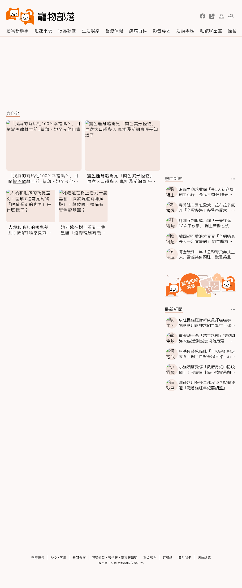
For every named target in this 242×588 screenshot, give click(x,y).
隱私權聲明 (129, 557)
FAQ (54, 557)
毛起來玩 (43, 30)
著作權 (113, 557)
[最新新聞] (233, 310)
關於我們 (185, 557)
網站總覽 (204, 557)
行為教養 (67, 30)
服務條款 (98, 557)
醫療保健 (114, 30)
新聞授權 (79, 557)
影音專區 (162, 30)
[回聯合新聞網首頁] (20, 16)
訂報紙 (168, 557)
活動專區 (185, 30)
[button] (202, 16)
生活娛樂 (91, 30)
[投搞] (212, 16)
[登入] (221, 16)
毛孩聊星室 (211, 30)
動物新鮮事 (17, 30)
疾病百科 (138, 30)
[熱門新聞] (233, 179)
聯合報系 (150, 557)
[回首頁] (40, 16)
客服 (63, 557)
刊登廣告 (38, 557)
